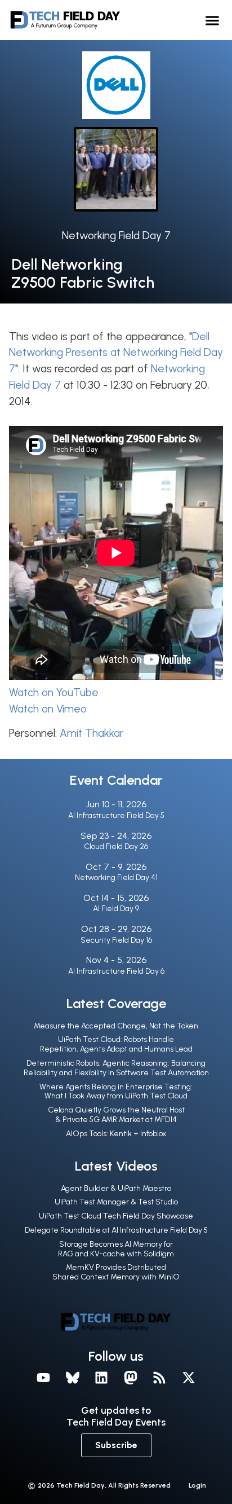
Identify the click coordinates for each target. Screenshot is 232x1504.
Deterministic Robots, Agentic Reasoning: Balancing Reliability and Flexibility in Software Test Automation (116, 1068)
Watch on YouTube (54, 692)
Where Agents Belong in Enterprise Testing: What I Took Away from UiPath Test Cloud (116, 1091)
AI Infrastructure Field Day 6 (116, 971)
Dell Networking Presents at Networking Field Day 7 (116, 353)
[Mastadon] (130, 1378)
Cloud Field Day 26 (116, 846)
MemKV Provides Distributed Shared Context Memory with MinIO (116, 1272)
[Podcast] (159, 1378)
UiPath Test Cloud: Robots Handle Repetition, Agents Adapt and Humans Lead (116, 1044)
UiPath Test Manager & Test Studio (116, 1202)
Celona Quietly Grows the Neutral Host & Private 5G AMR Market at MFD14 (116, 1114)
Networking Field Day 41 (116, 877)
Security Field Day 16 (116, 940)
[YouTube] (43, 1378)
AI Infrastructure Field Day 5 (116, 815)
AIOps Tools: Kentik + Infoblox (116, 1133)
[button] (212, 20)
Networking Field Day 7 (116, 235)
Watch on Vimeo (48, 708)
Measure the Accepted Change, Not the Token (116, 1026)
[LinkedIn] (101, 1378)
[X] (188, 1378)
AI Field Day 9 (116, 908)
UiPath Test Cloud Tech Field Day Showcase (116, 1216)
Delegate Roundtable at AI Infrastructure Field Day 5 (116, 1230)
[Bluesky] (72, 1378)
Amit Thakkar (91, 733)
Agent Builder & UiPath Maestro (116, 1188)
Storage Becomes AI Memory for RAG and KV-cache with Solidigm (116, 1249)
